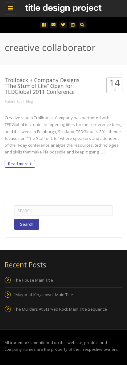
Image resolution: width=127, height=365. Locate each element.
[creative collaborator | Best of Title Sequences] (61, 7)
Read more (19, 163)
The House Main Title (33, 280)
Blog (29, 101)
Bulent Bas (13, 101)
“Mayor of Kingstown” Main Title (43, 294)
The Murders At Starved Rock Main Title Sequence (60, 309)
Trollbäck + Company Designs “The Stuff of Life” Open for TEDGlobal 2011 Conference (42, 86)
